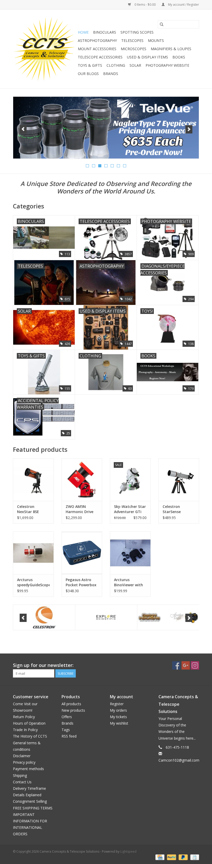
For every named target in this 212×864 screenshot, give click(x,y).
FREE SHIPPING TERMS (32, 808)
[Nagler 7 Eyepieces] (106, 128)
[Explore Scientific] (106, 617)
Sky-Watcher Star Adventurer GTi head (130, 509)
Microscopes (133, 48)
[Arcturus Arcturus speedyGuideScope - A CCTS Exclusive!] (33, 552)
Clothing (116, 65)
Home (83, 32)
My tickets (118, 716)
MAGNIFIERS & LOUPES (171, 48)
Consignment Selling (30, 801)
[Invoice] (193, 857)
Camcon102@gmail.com (178, 760)
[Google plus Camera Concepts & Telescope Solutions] (185, 665)
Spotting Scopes (137, 32)
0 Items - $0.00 (145, 4)
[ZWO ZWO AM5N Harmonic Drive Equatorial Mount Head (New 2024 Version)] (82, 479)
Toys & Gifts (90, 65)
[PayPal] (171, 857)
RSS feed (69, 736)
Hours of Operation (29, 723)
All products (71, 703)
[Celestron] (44, 617)
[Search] (161, 24)
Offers (67, 716)
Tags (66, 729)
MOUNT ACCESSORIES (97, 48)
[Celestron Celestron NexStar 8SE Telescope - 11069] (33, 479)
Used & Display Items (147, 57)
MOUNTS (156, 40)
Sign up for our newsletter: (43, 665)
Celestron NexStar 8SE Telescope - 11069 (33, 509)
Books (178, 57)
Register (117, 703)
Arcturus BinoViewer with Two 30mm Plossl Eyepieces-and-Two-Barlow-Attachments (129, 582)
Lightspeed (128, 851)
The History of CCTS (30, 736)
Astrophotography (97, 40)
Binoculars (104, 32)
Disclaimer (22, 755)
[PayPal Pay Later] (182, 857)
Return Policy (24, 716)
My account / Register (183, 4)
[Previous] (23, 129)
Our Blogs (88, 73)
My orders (118, 710)
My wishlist (119, 723)
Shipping (20, 775)
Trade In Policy (25, 729)
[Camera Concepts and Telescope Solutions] (44, 49)
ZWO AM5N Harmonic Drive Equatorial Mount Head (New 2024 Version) (82, 509)
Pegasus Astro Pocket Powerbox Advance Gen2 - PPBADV (81, 582)
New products (73, 710)
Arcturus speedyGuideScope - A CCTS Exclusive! (33, 582)
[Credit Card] (159, 857)
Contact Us (22, 781)
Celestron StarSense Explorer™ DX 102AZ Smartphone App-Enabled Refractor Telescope (179, 509)
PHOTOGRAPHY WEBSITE (167, 65)
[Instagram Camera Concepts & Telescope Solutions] (195, 665)
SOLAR (135, 65)
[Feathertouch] (168, 617)
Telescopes (132, 40)
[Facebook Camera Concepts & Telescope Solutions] (176, 665)
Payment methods (28, 768)
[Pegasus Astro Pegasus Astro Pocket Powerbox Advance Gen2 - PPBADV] (82, 552)
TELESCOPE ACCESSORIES (100, 57)
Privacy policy (24, 762)
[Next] (188, 129)
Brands (110, 73)
